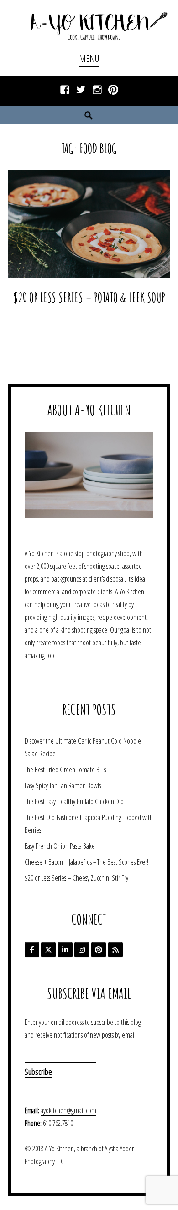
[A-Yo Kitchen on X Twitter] (48, 949)
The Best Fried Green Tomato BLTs (65, 769)
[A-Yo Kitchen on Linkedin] (65, 949)
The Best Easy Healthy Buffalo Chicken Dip (74, 801)
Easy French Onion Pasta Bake (60, 846)
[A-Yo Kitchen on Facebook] (32, 949)
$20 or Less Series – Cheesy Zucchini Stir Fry (76, 878)
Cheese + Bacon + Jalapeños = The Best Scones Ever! (86, 862)
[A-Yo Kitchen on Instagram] (81, 949)
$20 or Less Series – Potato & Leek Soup (89, 297)
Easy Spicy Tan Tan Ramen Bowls (63, 785)
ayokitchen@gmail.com (68, 1110)
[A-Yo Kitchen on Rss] (115, 949)
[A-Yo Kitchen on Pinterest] (98, 949)
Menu (89, 58)
